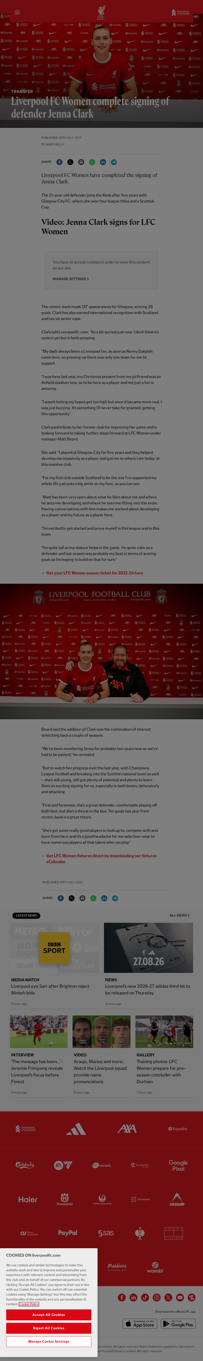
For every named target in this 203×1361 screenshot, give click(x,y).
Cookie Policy (29, 1304)
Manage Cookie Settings (48, 1341)
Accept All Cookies (48, 1315)
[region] (49, 1302)
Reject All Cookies (48, 1328)
